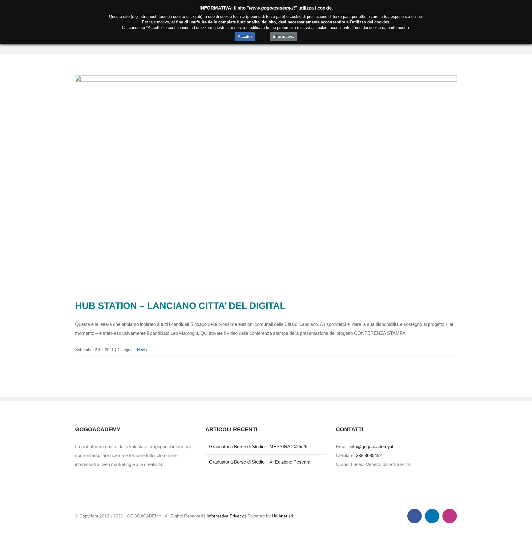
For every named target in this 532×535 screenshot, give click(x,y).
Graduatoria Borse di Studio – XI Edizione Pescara (259, 461)
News (142, 349)
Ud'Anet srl (282, 515)
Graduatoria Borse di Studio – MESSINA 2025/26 (258, 446)
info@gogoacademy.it (371, 446)
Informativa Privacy (225, 515)
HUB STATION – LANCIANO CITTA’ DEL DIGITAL (180, 306)
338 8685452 (369, 455)
